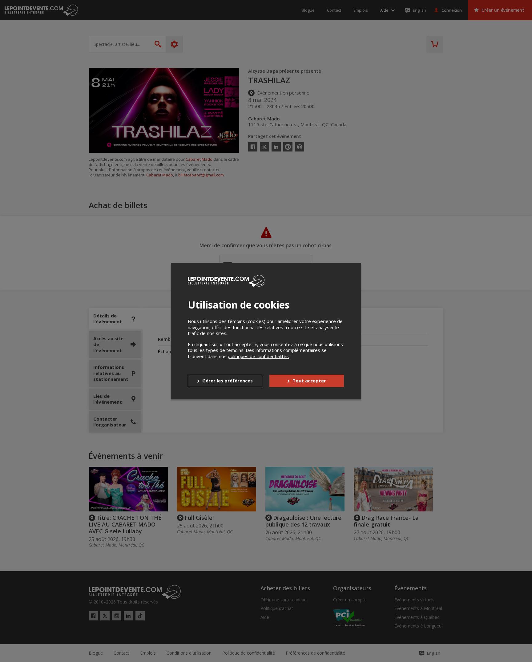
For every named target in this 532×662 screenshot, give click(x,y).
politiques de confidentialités (258, 356)
